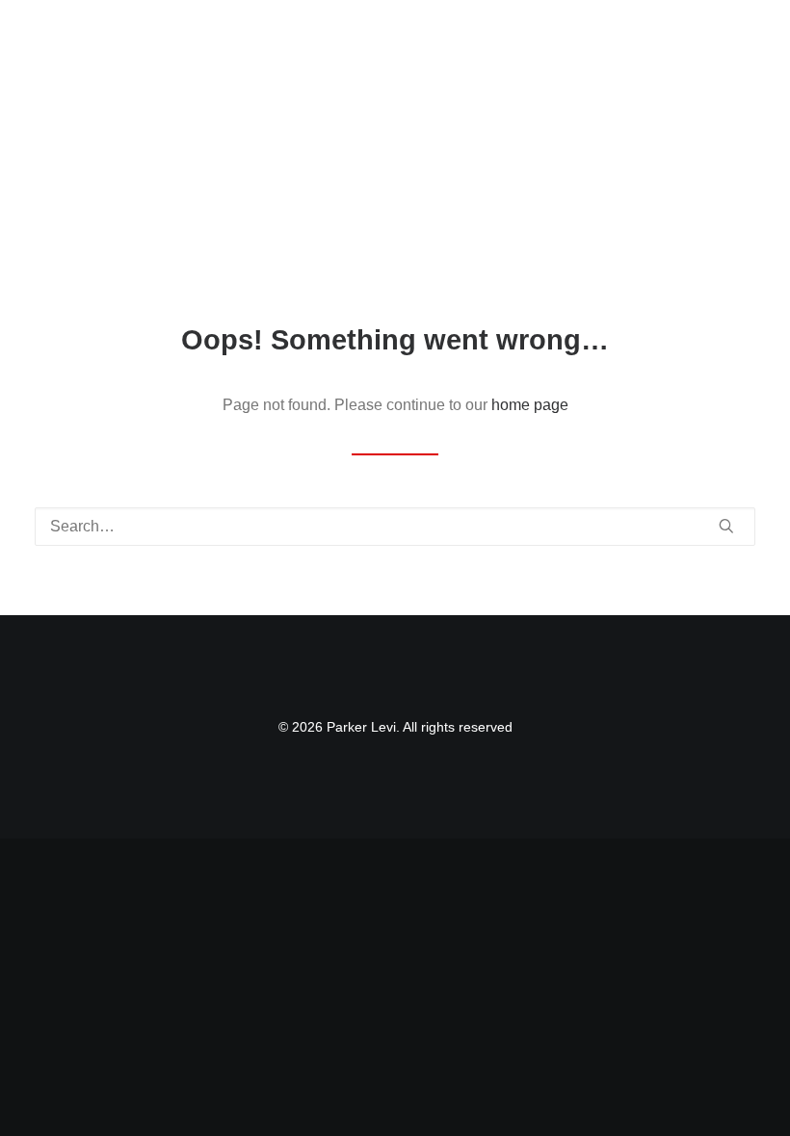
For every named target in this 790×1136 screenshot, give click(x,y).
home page (529, 405)
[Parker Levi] (163, 36)
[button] (745, 36)
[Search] (395, 526)
